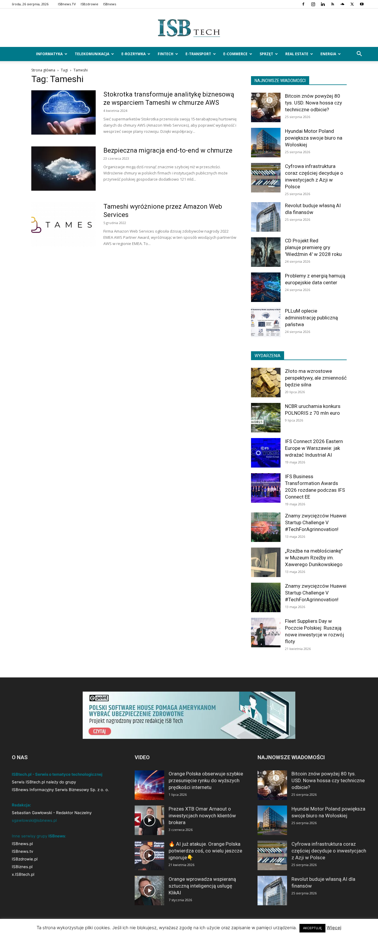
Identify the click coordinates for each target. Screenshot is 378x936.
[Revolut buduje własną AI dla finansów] (266, 217)
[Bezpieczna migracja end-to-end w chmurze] (63, 168)
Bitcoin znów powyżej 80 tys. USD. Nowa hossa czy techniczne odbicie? (313, 102)
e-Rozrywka (133, 53)
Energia (328, 53)
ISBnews (109, 4)
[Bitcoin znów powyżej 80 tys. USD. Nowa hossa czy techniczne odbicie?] (266, 107)
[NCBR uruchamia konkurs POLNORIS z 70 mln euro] (266, 417)
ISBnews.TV (67, 4)
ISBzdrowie (89, 4)
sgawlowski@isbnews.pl (34, 820)
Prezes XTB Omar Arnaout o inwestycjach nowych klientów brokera (202, 815)
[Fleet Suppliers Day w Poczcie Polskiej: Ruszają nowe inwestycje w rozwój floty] (266, 632)
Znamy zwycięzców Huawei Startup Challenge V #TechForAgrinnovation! (315, 522)
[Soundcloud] (342, 4)
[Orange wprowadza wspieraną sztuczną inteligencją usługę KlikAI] (149, 890)
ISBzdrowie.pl (25, 859)
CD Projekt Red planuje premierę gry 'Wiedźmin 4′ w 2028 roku (313, 247)
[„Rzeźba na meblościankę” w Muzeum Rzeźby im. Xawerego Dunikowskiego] (266, 562)
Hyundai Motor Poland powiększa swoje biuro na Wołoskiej (313, 138)
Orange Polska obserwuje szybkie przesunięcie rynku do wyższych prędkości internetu (206, 780)
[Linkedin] (322, 4)
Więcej (334, 927)
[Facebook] (303, 4)
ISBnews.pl (22, 843)
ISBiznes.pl (22, 866)
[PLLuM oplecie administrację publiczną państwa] (266, 322)
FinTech (165, 53)
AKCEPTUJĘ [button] (312, 928)
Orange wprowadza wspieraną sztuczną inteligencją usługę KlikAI (202, 886)
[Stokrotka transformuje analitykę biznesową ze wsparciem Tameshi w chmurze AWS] (63, 112)
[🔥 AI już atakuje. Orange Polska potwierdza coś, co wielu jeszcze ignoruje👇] (149, 855)
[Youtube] (361, 4)
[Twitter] (352, 4)
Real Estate (296, 53)
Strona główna (43, 70)
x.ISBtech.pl (23, 874)
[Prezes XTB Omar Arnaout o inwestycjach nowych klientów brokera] (149, 820)
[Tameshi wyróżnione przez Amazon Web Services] (63, 224)
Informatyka (49, 53)
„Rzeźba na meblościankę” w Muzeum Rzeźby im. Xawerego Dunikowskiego (314, 557)
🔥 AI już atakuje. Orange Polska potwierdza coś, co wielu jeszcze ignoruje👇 (205, 850)
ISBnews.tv (22, 851)
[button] (359, 54)
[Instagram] (313, 4)
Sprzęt (266, 53)
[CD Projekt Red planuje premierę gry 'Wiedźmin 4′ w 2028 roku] (266, 252)
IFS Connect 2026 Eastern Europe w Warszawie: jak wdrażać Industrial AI (314, 448)
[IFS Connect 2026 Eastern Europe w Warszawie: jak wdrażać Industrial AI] (266, 453)
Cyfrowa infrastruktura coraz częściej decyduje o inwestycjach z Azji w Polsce (328, 850)
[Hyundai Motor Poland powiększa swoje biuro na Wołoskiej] (266, 142)
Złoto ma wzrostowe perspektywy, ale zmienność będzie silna (316, 378)
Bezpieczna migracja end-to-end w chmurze (167, 150)
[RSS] (332, 4)
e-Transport (198, 53)
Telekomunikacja (92, 53)
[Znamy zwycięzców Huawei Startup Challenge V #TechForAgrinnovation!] (266, 527)
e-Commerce (235, 53)
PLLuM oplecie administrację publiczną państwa (311, 317)
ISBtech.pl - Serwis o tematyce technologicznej (57, 774)
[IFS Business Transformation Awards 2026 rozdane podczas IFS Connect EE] (266, 488)
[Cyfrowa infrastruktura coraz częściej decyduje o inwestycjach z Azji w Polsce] (266, 177)
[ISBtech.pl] (189, 28)
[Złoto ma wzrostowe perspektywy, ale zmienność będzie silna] (266, 382)
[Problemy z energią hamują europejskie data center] (266, 287)
